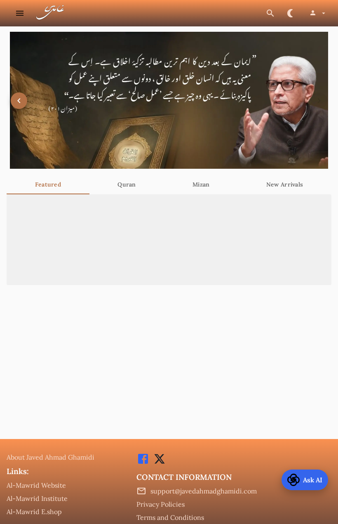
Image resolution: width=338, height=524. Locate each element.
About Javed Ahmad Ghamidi (50, 457)
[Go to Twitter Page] (157, 463)
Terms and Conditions (170, 517)
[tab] (48, 184)
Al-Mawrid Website (36, 485)
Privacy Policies (160, 504)
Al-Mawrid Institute (37, 498)
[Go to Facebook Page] (143, 463)
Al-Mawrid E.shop (34, 511)
